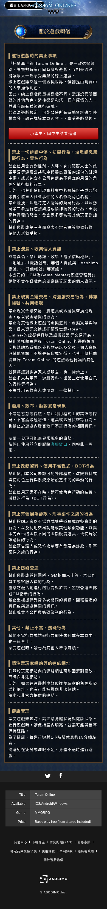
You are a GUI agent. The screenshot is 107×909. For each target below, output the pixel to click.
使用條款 (48, 851)
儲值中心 (20, 842)
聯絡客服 (84, 842)
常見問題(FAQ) (61, 842)
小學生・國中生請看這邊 (53, 133)
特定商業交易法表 (23, 851)
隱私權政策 (86, 851)
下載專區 (38, 842)
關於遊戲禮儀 (54, 860)
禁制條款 (66, 851)
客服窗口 (59, 444)
